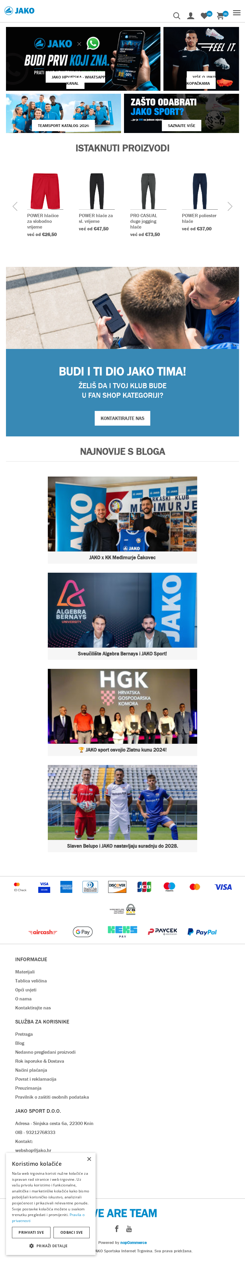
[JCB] (145, 896)
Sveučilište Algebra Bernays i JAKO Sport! (122, 654)
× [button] (89, 1159)
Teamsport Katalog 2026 (63, 125)
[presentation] (14, 207)
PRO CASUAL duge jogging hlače (143, 221)
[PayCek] (163, 941)
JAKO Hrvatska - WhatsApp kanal (78, 80)
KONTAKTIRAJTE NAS (122, 418)
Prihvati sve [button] (31, 1232)
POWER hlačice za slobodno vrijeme (43, 221)
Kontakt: (24, 1141)
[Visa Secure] (45, 896)
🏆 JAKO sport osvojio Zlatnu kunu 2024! (122, 750)
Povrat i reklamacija (35, 1079)
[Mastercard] (195, 896)
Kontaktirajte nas (33, 1008)
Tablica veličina (31, 981)
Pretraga (24, 1034)
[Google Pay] (83, 941)
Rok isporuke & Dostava (39, 1061)
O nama (23, 999)
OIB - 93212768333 (35, 1132)
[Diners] (90, 896)
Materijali (25, 972)
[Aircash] (43, 941)
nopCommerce (133, 1242)
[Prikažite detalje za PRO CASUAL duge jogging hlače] (148, 191)
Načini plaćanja (31, 1070)
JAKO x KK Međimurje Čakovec (122, 557)
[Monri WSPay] (122, 918)
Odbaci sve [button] (71, 1232)
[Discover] (118, 896)
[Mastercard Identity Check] (21, 896)
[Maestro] (170, 896)
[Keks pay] (123, 941)
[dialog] (51, 1204)
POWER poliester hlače (199, 218)
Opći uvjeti (25, 990)
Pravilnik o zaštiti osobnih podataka (52, 1097)
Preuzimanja (28, 1088)
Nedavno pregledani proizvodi (45, 1052)
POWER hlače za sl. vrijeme (96, 218)
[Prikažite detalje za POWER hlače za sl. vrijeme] (97, 191)
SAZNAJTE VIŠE (181, 125)
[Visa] (223, 896)
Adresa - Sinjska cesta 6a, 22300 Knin (54, 1123)
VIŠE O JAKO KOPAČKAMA (200, 80)
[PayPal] (202, 941)
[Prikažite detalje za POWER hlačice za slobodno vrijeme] (45, 191)
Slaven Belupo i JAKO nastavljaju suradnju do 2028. (122, 846)
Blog (19, 1043)
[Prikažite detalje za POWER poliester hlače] (200, 191)
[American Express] (67, 896)
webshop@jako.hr (33, 1150)
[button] (51, 1245)
